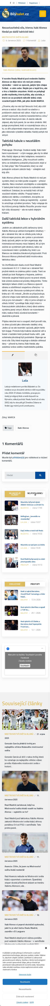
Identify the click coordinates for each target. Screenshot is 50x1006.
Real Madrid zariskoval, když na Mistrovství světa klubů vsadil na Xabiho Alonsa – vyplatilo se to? (24, 808)
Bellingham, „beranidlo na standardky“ (30, 517)
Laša (43, 40)
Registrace (33, 3)
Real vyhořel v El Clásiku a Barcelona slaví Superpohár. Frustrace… (31, 624)
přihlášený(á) (18, 457)
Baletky (24, 600)
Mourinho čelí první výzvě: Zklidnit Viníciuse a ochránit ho (32, 503)
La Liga (24, 522)
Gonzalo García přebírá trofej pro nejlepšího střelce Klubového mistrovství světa (24, 747)
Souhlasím (25, 982)
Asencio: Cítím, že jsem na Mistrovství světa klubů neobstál (23, 868)
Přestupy (25, 565)
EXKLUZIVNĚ (14, 584)
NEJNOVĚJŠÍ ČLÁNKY (15, 494)
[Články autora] (36, 355)
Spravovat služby (25, 975)
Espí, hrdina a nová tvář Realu (32, 530)
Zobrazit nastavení (25, 996)
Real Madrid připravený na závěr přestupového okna (33, 560)
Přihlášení (21, 3)
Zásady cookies (22, 1002)
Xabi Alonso (23, 428)
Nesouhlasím (25, 989)
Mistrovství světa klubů (15, 37)
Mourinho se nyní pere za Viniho (33, 544)
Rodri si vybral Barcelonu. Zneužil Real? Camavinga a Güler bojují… (33, 594)
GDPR (32, 1002)
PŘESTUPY (35, 584)
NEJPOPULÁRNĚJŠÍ (35, 494)
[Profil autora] (13, 355)
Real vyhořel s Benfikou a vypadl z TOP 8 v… (33, 608)
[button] (46, 947)
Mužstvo (25, 508)
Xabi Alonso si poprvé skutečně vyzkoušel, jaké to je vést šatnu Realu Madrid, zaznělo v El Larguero (24, 928)
